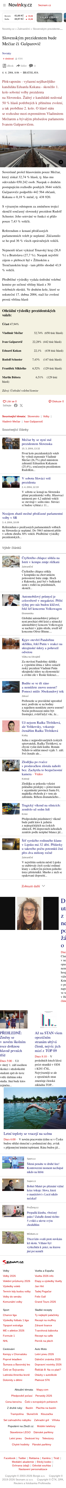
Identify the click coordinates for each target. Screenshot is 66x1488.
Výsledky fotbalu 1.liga (16, 1320)
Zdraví (25, 696)
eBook (10, 65)
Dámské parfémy (43, 1432)
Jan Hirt (39, 1286)
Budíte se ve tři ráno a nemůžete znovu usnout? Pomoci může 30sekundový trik (43, 687)
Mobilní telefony (46, 1426)
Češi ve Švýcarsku (13, 1369)
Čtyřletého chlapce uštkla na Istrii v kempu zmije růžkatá (41, 560)
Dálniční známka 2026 (48, 1359)
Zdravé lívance (43, 1325)
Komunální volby (12, 1301)
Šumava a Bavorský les (16, 1364)
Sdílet (24, 65)
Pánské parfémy (41, 1444)
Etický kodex (44, 1461)
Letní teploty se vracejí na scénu (28, 1133)
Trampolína (17, 1413)
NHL (5, 1340)
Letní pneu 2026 (44, 1354)
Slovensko (33, 416)
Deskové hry (32, 1438)
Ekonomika (28, 613)
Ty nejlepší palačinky (47, 1315)
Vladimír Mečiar (11, 421)
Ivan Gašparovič (33, 421)
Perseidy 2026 (43, 1395)
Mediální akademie (23, 1461)
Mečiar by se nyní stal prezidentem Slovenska (37, 441)
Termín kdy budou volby (17, 1291)
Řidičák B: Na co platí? (48, 1369)
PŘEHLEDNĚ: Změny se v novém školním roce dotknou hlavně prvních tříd (13, 1043)
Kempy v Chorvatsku (15, 1354)
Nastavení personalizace (33, 1469)
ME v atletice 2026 (13, 1330)
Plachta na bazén (46, 1407)
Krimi (24, 814)
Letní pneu (15, 1438)
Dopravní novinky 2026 (48, 1364)
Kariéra (46, 1458)
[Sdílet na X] (21, 405)
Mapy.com (42, 1389)
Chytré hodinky (20, 1444)
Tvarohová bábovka (46, 1330)
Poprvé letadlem (12, 1359)
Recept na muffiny (45, 1320)
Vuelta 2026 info (44, 1275)
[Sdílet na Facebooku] (16, 405)
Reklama (34, 1458)
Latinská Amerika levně (16, 1374)
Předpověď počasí (21, 1395)
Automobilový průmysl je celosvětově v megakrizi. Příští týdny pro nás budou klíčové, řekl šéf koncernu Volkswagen (42, 602)
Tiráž (56, 1458)
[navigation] (4, 5)
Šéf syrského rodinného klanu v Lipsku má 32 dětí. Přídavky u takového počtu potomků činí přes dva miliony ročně (42, 846)
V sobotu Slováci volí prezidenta (36, 480)
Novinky (6, 53)
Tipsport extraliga (13, 1325)
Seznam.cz (44, 5)
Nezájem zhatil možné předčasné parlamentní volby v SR (32, 515)
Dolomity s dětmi (12, 1380)
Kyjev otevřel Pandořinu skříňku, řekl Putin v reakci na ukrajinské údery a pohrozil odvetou (42, 645)
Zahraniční (27, 566)
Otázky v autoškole (46, 1374)
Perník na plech (44, 1340)
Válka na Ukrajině (31, 657)
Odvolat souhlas (41, 1465)
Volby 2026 (9, 1275)
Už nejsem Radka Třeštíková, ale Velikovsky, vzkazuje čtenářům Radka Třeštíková (41, 726)
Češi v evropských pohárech (41, 1401)
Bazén (29, 1407)
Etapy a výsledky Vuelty (48, 1281)
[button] (33, 148)
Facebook (9, 1458)
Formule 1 (9, 1335)
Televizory (48, 1438)
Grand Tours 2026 (45, 1301)
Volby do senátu (12, 1296)
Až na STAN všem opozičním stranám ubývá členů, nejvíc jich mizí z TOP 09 (48, 1041)
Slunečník (32, 1413)
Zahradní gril (41, 1420)
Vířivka (56, 1420)
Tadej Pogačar (43, 1291)
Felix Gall (40, 1296)
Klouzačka (47, 1413)
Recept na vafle (44, 1335)
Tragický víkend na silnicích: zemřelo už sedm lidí (41, 807)
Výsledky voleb (11, 1286)
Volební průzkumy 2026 (16, 1281)
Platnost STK (42, 1380)
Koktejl (25, 779)
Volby (46, 416)
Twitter (22, 1458)
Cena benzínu (14, 1401)
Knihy (25, 735)
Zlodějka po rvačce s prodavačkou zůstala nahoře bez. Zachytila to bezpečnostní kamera (42, 768)
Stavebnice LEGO (20, 1432)
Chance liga (10, 1315)
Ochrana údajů (20, 1465)
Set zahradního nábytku (17, 1420)
